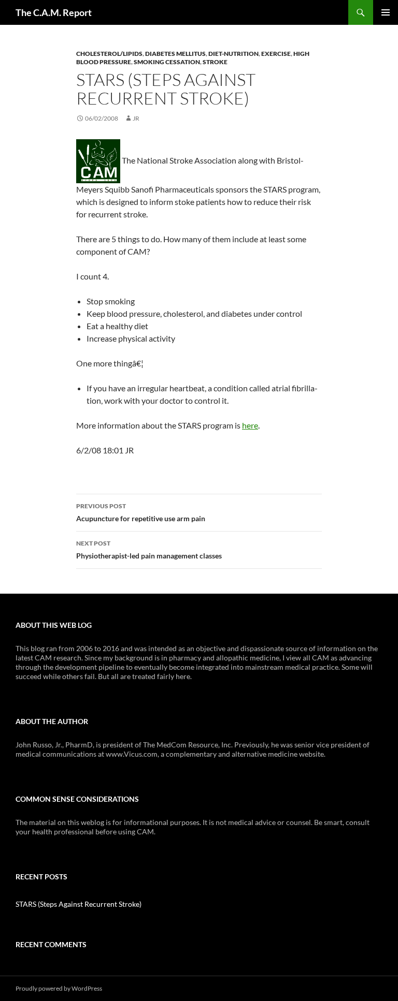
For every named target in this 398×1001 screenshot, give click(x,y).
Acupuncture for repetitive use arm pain (140, 512)
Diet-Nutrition (233, 53)
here (250, 425)
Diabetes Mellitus (175, 53)
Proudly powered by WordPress (59, 988)
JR (136, 118)
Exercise (276, 53)
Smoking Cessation (167, 62)
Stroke (215, 62)
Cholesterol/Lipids (109, 53)
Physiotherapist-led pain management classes (149, 549)
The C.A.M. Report (54, 12)
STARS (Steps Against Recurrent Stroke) (78, 904)
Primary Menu (385, 12)
